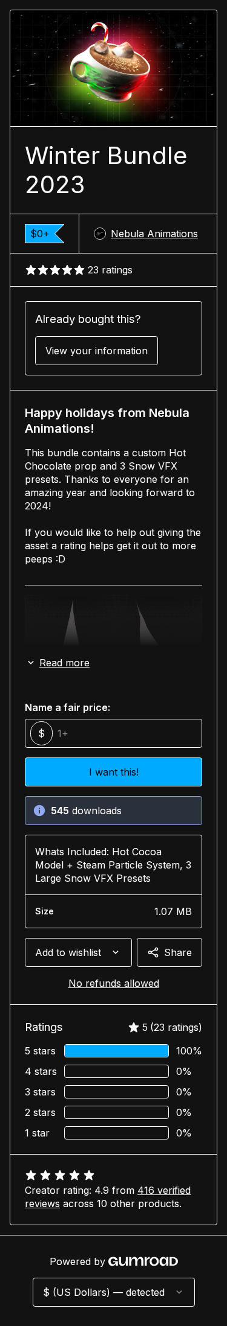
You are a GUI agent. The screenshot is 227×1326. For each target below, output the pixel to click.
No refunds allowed (113, 983)
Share (178, 952)
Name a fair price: (67, 707)
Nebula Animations (154, 234)
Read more (64, 663)
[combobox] (78, 952)
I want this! (114, 772)
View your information (96, 351)
